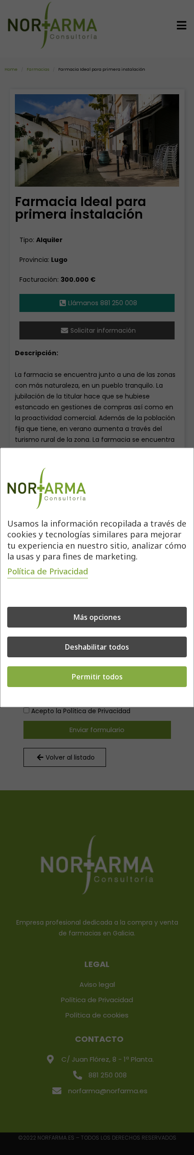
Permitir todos (97, 677)
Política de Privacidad (47, 571)
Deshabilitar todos (97, 647)
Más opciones (97, 617)
